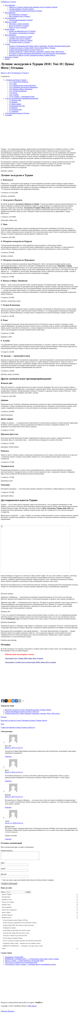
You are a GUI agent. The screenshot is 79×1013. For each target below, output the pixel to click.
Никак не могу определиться (9, 910)
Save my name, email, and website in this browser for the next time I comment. (28, 880)
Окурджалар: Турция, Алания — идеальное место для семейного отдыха (21, 943)
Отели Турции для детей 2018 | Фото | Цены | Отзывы (16, 930)
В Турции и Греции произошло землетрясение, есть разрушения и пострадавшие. (37, 53)
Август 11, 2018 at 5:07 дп (14, 823)
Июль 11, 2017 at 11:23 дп (14, 772)
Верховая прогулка (17, 106)
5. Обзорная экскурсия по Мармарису (23, 87)
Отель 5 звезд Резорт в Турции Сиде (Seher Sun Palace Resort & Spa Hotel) (22, 940)
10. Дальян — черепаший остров (21, 96)
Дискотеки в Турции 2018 (14, 957)
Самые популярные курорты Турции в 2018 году (26, 50)
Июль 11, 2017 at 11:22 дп (14, 748)
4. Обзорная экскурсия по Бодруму (22, 85)
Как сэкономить (10, 35)
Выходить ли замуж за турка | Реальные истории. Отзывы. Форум (32, 55)
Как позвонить (10, 12)
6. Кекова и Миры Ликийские (20, 89)
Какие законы (10, 29)
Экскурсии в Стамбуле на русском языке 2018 (15, 935)
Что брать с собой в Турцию (19, 24)
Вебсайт (4, 874)
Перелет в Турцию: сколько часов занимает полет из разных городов (33, 7)
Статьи (7, 44)
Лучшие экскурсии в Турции (16, 80)
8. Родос (13, 93)
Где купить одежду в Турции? (19, 42)
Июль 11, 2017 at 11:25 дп (14, 797)
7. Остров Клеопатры (18, 91)
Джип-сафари (15, 104)
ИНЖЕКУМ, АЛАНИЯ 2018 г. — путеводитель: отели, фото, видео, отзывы (23, 946)
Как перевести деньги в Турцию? (21, 40)
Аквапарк (13, 111)
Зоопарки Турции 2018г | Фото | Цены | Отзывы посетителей (18, 925)
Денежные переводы (7, 915)
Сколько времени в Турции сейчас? (21, 9)
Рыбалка (13, 108)
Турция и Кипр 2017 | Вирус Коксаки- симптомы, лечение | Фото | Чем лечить (36, 51)
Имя (2, 863)
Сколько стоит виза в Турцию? (20, 38)
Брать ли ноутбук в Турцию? (19, 25)
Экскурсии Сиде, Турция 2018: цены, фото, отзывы (24, 658)
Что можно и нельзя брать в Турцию (22, 33)
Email (3, 868)
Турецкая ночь (15, 109)
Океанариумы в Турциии (9, 928)
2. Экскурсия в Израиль (18, 82)
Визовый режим (6, 897)
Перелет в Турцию (6, 894)
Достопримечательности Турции (17, 113)
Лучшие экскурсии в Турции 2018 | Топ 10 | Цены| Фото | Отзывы (32, 48)
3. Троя (12, 83)
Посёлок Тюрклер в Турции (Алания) (12, 938)
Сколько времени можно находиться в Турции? (25, 11)
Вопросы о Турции (11, 57)
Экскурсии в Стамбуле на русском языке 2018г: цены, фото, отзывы (30, 662)
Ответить (8, 756)
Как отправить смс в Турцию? (19, 16)
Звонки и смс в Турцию (8, 902)
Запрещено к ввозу (7, 899)
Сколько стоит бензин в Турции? (20, 37)
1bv (12, 73)
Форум (7, 59)
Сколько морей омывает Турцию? (21, 20)
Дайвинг (13, 102)
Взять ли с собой (11, 22)
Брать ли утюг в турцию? (18, 27)
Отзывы (8, 115)
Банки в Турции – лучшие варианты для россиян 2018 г (24, 961)
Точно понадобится (7, 907)
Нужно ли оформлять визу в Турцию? (22, 31)
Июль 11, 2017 (6, 73)
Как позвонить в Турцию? (18, 14)
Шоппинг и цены (6, 904)
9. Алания (14, 95)
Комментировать (7, 850)
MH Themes (32, 1006)
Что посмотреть (10, 18)
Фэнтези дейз (15, 100)
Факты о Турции (6, 912)
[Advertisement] (39, 132)
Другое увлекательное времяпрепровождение (21, 98)
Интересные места (6, 917)
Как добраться (10, 5)
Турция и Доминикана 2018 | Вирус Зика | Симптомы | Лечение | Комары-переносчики (39, 46)
